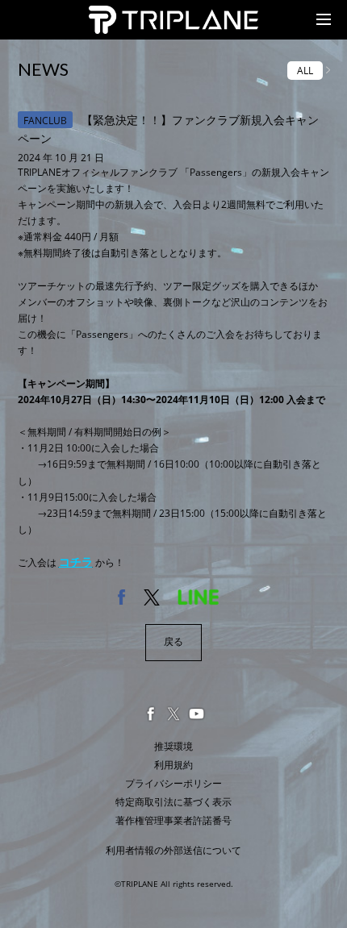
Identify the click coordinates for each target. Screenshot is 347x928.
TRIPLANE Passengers (144, 15)
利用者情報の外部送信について (173, 850)
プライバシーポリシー (173, 783)
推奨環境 (173, 746)
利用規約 (173, 765)
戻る (173, 641)
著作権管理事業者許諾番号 (173, 820)
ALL (305, 70)
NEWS (43, 69)
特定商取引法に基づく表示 (173, 802)
